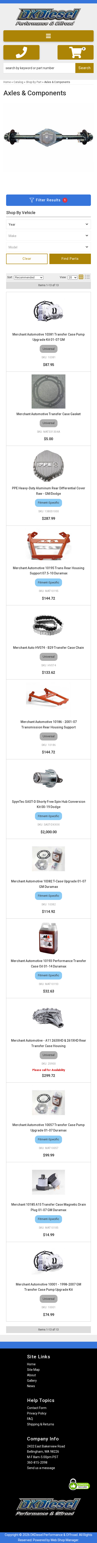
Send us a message (41, 1468)
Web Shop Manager (64, 1540)
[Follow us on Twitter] (53, 1524)
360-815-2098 (37, 1462)
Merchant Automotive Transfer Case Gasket (48, 414)
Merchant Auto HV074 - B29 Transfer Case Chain (48, 647)
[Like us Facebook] (40, 1524)
